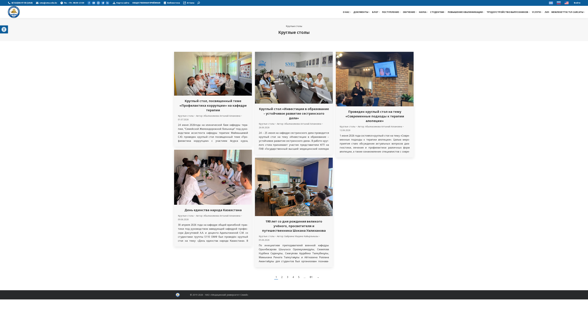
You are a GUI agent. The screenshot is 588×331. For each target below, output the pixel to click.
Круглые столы (186, 115)
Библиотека (173, 2)
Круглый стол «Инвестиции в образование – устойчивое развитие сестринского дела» (294, 113)
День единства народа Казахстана (213, 210)
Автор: (218, 115)
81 (311, 277)
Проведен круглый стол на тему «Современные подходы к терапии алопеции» (374, 116)
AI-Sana (190, 2)
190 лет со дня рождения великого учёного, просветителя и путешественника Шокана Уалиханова (294, 226)
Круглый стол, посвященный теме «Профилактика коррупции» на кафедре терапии (213, 105)
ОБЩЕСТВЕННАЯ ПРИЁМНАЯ (146, 2)
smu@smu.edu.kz (48, 2)
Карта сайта (122, 2)
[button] (4, 29)
